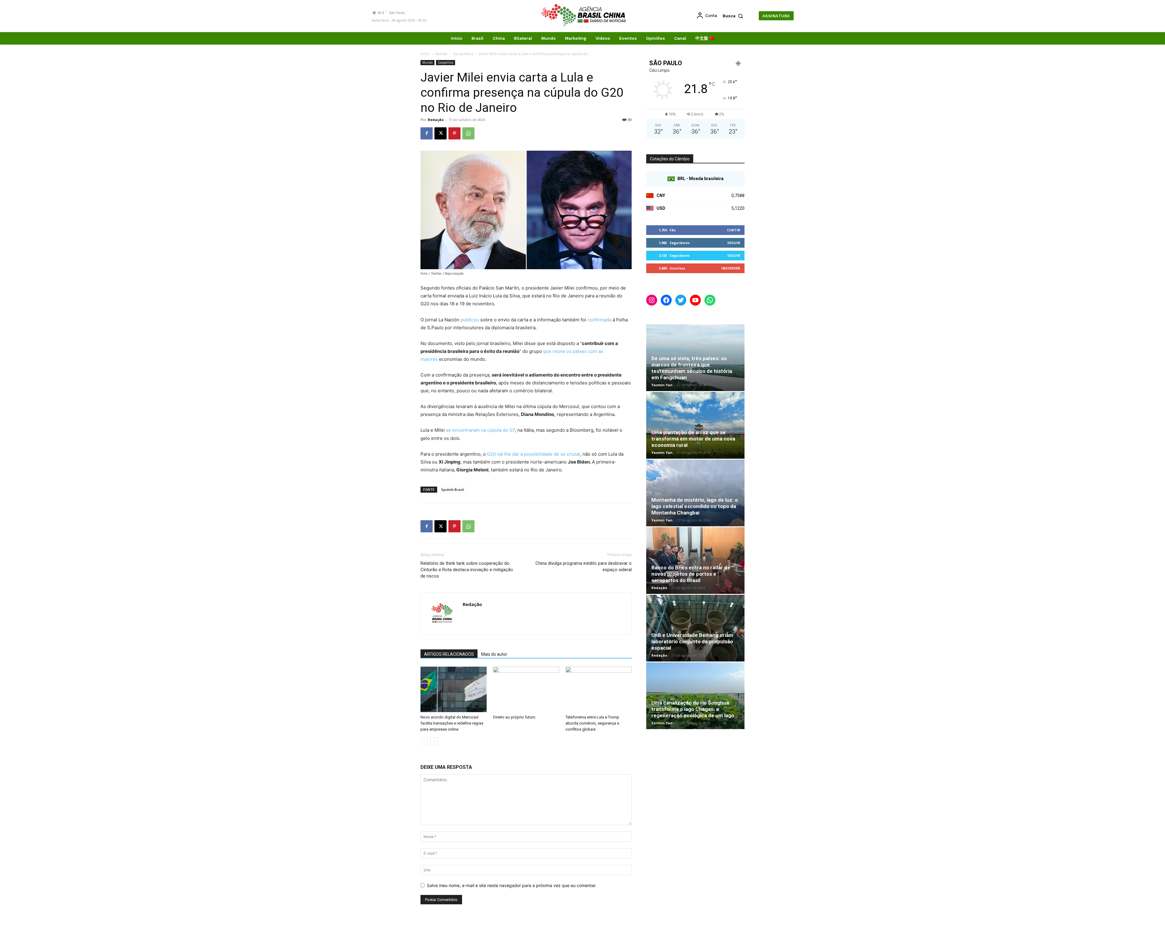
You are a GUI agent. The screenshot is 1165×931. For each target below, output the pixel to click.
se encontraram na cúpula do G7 (480, 430)
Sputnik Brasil (452, 489)
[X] (440, 133)
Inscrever (730, 268)
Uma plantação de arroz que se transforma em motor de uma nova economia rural (693, 438)
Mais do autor (494, 654)
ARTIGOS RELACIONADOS (449, 654)
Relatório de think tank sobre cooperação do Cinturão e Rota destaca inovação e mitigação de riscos (466, 570)
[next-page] (434, 741)
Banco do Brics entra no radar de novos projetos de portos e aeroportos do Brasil (690, 573)
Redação (436, 119)
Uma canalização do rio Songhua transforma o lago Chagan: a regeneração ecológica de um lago (692, 709)
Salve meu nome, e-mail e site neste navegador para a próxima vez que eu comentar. (511, 885)
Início (425, 53)
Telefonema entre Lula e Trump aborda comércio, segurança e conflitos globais (592, 723)
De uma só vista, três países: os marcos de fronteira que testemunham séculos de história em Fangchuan (691, 367)
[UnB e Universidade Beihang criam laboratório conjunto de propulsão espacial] (695, 628)
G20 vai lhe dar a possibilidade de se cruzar (533, 454)
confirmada (599, 320)
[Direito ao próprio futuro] (526, 689)
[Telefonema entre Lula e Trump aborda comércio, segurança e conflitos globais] (599, 689)
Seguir (733, 242)
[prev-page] (424, 741)
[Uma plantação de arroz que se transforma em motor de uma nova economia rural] (695, 425)
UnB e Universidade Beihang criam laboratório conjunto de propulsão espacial (692, 641)
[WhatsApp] (468, 133)
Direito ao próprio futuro (514, 717)
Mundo (441, 53)
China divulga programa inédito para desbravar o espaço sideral (583, 566)
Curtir (733, 230)
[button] (734, 15)
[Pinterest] (454, 133)
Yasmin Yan (662, 385)
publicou (470, 320)
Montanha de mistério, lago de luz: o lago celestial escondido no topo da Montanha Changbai (694, 506)
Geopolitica (463, 53)
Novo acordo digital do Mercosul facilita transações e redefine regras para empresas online (451, 723)
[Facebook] (426, 133)
